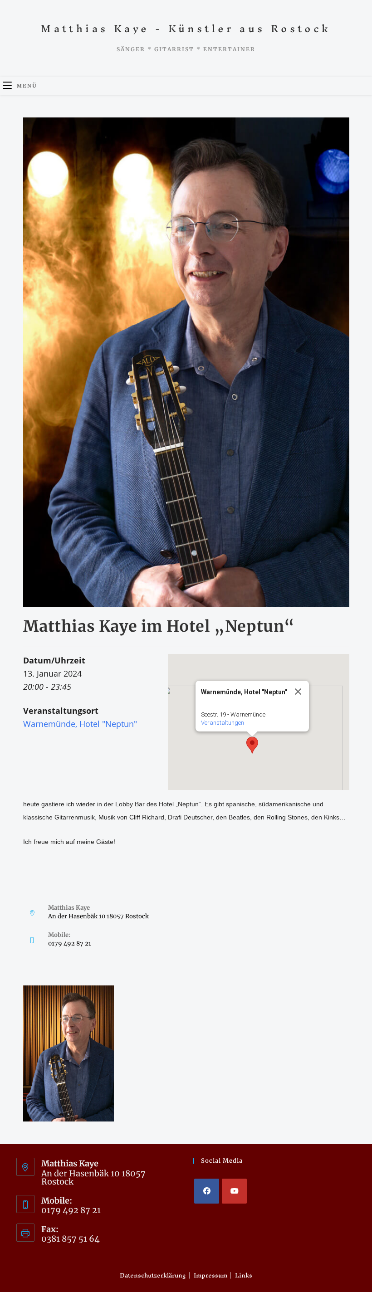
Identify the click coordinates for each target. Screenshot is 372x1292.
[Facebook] (206, 1191)
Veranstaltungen (222, 722)
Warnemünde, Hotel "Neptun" (80, 723)
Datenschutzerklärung (153, 1275)
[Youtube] (234, 1191)
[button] (252, 745)
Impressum (210, 1275)
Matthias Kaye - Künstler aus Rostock (186, 28)
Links (243, 1275)
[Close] (298, 691)
